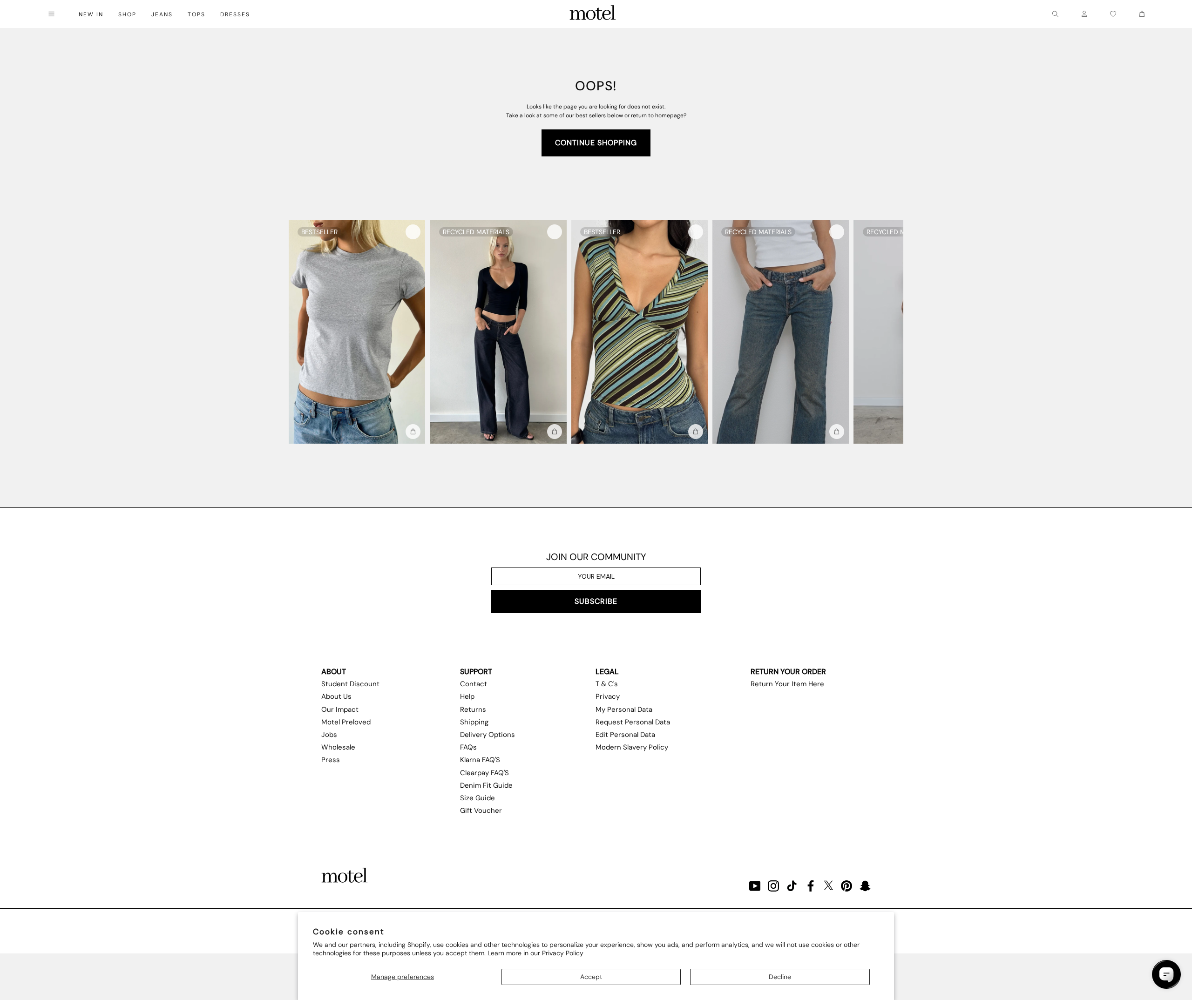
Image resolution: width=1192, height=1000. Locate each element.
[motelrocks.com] (592, 14)
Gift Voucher (481, 810)
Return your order (788, 671)
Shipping (474, 722)
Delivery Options (487, 734)
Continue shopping (596, 143)
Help (467, 696)
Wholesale (338, 747)
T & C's (607, 684)
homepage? (670, 115)
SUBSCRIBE (596, 601)
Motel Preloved (346, 722)
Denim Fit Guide (486, 785)
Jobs (329, 734)
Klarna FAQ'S (480, 759)
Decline (780, 977)
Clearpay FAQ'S (484, 772)
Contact (473, 684)
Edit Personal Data (625, 734)
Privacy (608, 696)
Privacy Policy (562, 953)
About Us (336, 696)
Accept (591, 977)
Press (330, 759)
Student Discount (350, 684)
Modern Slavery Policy (632, 747)
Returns (473, 709)
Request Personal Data (633, 722)
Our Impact (340, 709)
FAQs (468, 747)
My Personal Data (624, 709)
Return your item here (787, 684)
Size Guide (477, 798)
